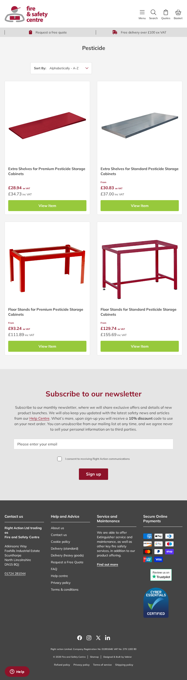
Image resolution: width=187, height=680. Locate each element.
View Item (47, 205)
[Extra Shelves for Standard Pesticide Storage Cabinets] (140, 124)
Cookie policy (60, 542)
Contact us (59, 535)
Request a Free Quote (67, 562)
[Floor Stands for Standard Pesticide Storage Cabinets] (140, 264)
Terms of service (102, 664)
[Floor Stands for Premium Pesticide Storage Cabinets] (47, 264)
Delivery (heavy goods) (67, 555)
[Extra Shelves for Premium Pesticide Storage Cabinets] (47, 124)
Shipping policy (124, 664)
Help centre (59, 576)
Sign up (93, 474)
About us (57, 528)
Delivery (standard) (64, 548)
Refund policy (62, 664)
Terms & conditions (64, 589)
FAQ (54, 569)
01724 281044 (15, 573)
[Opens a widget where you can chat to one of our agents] (17, 672)
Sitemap (94, 656)
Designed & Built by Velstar (117, 656)
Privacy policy (60, 583)
